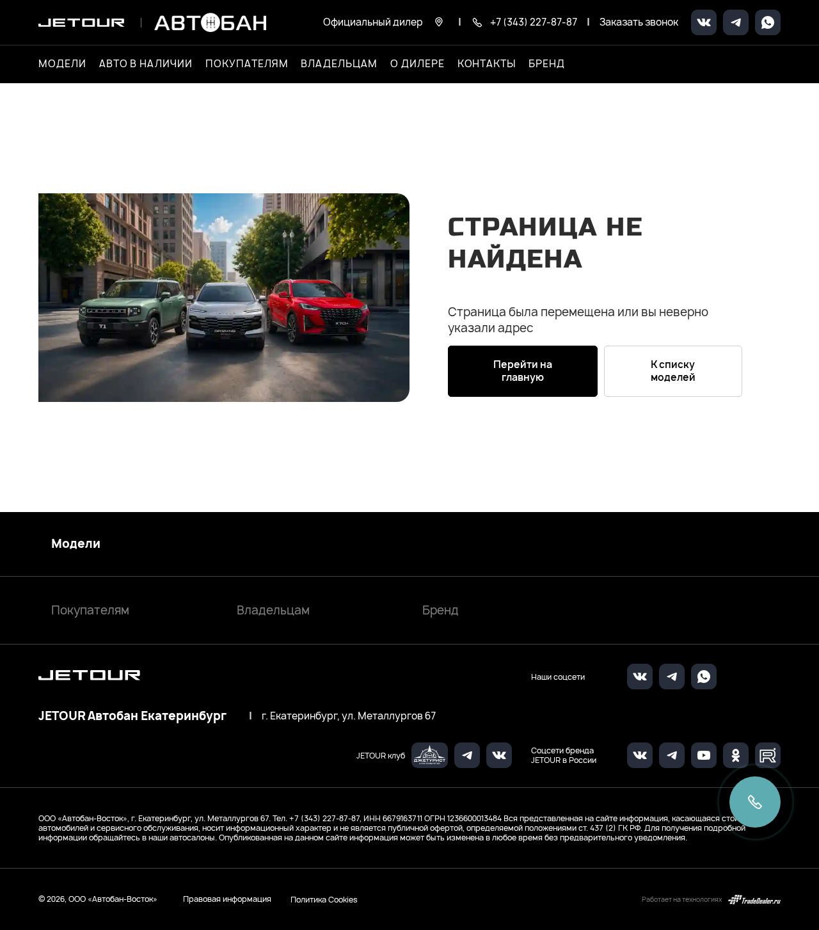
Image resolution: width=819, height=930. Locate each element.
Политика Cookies (324, 899)
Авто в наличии (146, 64)
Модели (75, 544)
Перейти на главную (522, 371)
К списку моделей (673, 371)
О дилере (417, 64)
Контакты (486, 64)
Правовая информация (227, 899)
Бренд (440, 610)
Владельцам (273, 610)
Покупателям (90, 610)
